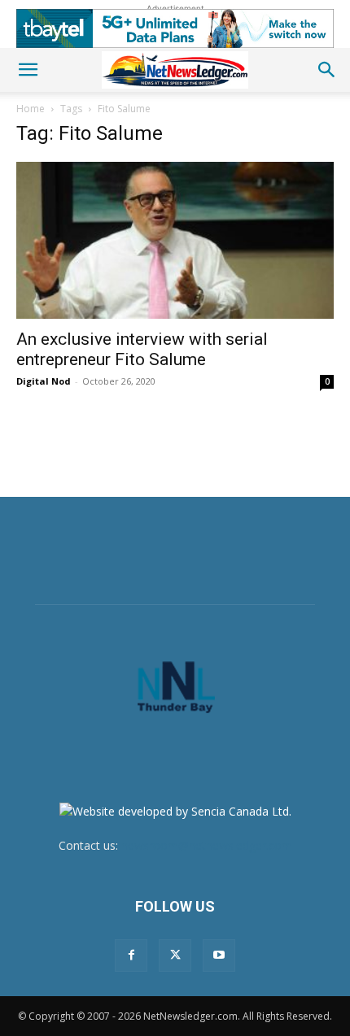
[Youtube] (219, 955)
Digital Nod (43, 381)
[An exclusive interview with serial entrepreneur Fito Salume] (175, 240)
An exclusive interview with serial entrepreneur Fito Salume (142, 349)
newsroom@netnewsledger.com (206, 845)
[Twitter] (175, 955)
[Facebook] (131, 955)
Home (30, 108)
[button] (28, 70)
